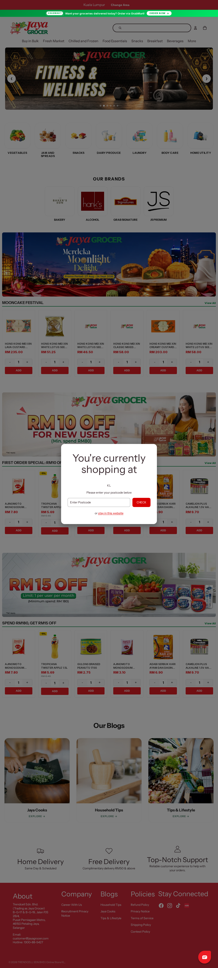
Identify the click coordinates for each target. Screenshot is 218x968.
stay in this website (110, 513)
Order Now (157, 13)
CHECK (141, 502)
